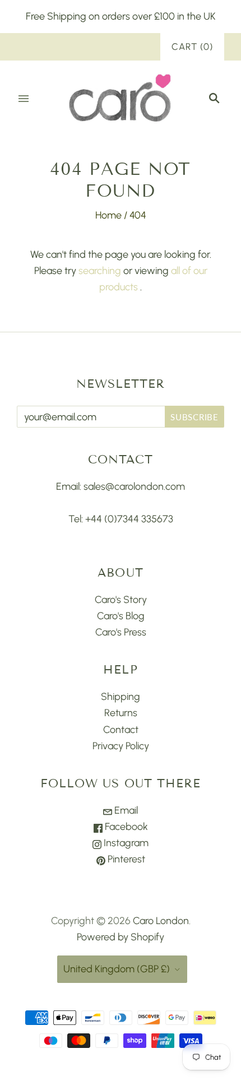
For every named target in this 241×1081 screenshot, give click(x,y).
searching (99, 271)
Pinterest (125, 859)
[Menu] (23, 99)
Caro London (161, 921)
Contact (120, 729)
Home (108, 215)
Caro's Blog (121, 616)
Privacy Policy (120, 746)
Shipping (120, 696)
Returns (120, 713)
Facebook (125, 826)
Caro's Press (120, 632)
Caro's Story (121, 599)
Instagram (125, 843)
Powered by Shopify (120, 937)
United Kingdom (116, 969)
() (192, 46)
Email (125, 810)
